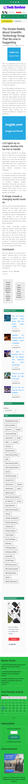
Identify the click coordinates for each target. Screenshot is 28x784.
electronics (8, 446)
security (19, 501)
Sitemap (23, 777)
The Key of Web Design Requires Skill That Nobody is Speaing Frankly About (7, 291)
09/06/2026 (16, 345)
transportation (9, 556)
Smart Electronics (10, 505)
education (15, 442)
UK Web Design (9, 560)
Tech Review (17, 742)
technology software (10, 552)
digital (7, 442)
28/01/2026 (16, 395)
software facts (9, 526)
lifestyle (19, 484)
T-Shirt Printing (9, 535)
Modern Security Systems (12, 497)
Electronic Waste (9, 450)
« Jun (13, 718)
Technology (10, 271)
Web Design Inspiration (11, 569)
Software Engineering (11, 522)
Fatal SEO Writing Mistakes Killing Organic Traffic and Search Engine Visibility (18, 321)
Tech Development (10, 539)
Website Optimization (11, 581)
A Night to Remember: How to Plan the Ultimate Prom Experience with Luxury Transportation (12, 680)
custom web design (10, 433)
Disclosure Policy (15, 777)
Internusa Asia (9, 484)
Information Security (10, 476)
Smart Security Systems (11, 509)
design (19, 438)
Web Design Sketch (10, 573)
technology (4, 273)
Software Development (11, 518)
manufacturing (9, 488)
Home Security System (11, 463)
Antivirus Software (10, 425)
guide (6, 459)
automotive (8, 429)
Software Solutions (10, 531)
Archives (6, 408)
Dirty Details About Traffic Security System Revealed (18, 291)
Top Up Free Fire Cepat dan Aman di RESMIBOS (18, 390)
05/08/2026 (16, 328)
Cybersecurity (9, 438)
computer (18, 429)
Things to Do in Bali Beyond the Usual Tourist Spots (18, 376)
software (7, 514)
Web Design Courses (11, 564)
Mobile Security (9, 493)
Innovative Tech (9, 480)
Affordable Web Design (11, 421)
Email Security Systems (11, 455)
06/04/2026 (16, 367)
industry (7, 471)
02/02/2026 (16, 381)
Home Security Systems (12, 467)
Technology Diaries (10, 547)
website (7, 577)
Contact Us (6, 777)
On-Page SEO (9, 501)
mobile (19, 488)
